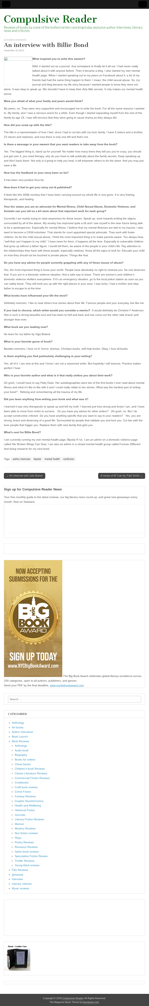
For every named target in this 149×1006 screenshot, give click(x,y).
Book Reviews (20, 741)
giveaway (17, 874)
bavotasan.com (91, 1002)
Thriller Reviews (24, 860)
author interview (21, 459)
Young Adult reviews (27, 865)
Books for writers (25, 759)
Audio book (22, 750)
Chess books (23, 764)
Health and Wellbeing (28, 805)
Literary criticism (22, 883)
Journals (20, 814)
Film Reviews (20, 869)
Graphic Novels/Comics (29, 801)
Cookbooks (22, 782)
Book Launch (20, 736)
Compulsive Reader (50, 19)
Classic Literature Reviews (31, 773)
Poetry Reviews (24, 842)
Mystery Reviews (25, 828)
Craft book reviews (26, 787)
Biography (21, 754)
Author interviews (15, 40)
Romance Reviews (26, 846)
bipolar (37, 459)
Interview (17, 879)
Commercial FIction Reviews (32, 778)
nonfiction (68, 459)
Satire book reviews (27, 851)
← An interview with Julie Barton (24, 475)
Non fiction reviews (26, 833)
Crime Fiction (23, 791)
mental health (52, 459)
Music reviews (20, 888)
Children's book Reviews (30, 768)
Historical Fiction (25, 810)
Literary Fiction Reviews (29, 819)
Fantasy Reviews (25, 796)
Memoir (19, 824)
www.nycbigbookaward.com (67, 685)
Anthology (18, 722)
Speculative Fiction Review (31, 856)
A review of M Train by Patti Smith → (122, 475)
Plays (18, 837)
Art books (17, 727)
